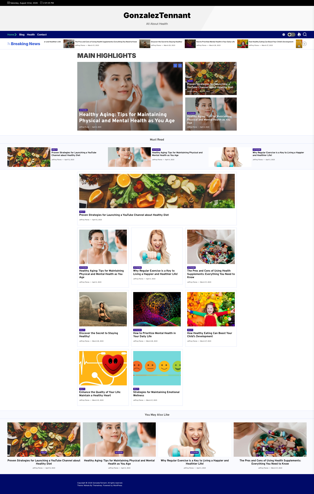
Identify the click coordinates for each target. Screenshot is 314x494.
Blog (22, 34)
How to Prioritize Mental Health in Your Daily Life (116, 42)
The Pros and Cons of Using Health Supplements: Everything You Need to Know (211, 274)
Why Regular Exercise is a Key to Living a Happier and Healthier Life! (278, 154)
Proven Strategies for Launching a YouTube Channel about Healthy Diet (210, 86)
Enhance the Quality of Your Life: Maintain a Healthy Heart (231, 42)
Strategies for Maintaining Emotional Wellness (286, 42)
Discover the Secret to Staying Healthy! (67, 42)
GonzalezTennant (157, 15)
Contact (42, 34)
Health (31, 34)
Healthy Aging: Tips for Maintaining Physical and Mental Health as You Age (127, 118)
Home (10, 34)
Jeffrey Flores (57, 45)
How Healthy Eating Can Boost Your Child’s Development (172, 42)
